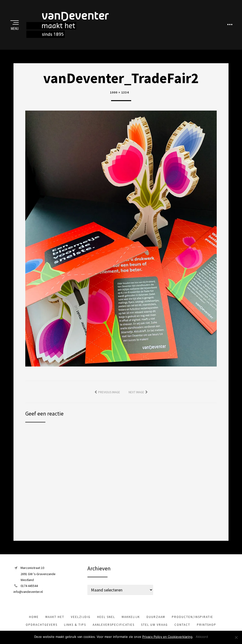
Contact (182, 625)
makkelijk (131, 617)
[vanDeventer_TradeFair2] (121, 238)
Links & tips (75, 625)
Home (34, 617)
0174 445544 (29, 586)
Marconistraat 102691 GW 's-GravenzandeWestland (38, 574)
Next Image (136, 392)
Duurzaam (156, 617)
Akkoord (202, 637)
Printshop (206, 625)
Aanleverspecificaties (113, 625)
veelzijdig (81, 617)
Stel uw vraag (154, 625)
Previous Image (109, 392)
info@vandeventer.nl (28, 592)
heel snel (106, 617)
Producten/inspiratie (192, 617)
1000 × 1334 (119, 92)
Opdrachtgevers (41, 625)
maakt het (54, 617)
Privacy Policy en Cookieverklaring (167, 637)
